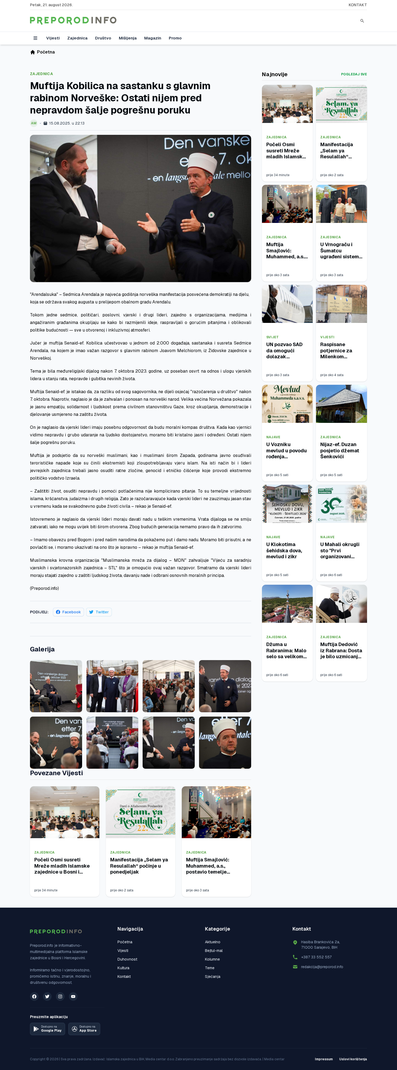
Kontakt (358, 4)
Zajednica (77, 38)
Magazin (152, 38)
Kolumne (212, 959)
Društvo (103, 38)
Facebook (71, 612)
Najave (273, 437)
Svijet (272, 337)
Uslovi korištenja (353, 1059)
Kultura (123, 967)
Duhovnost (127, 959)
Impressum (324, 1059)
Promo (175, 38)
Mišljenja (128, 38)
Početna (124, 941)
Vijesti (53, 38)
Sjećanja (212, 976)
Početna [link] (46, 52)
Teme (209, 967)
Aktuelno (212, 941)
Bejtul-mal (214, 950)
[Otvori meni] (35, 38)
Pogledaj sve (354, 74)
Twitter (102, 612)
